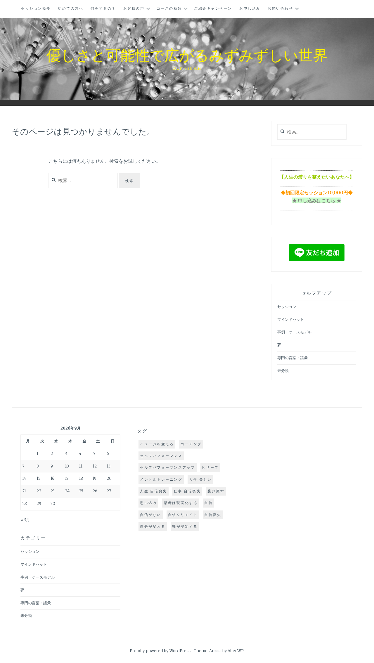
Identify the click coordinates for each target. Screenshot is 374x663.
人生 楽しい (200, 479)
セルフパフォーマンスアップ (167, 467)
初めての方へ (70, 8)
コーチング (191, 444)
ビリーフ (210, 467)
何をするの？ (103, 8)
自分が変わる (152, 526)
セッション (286, 306)
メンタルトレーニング (161, 479)
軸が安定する (185, 526)
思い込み (148, 503)
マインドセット (290, 319)
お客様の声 (134, 8)
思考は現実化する (181, 503)
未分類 (283, 370)
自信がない (150, 515)
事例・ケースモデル (294, 332)
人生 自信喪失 (153, 491)
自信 (208, 503)
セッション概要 (36, 8)
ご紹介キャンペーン (213, 8)
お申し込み (250, 8)
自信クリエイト (183, 515)
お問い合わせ (280, 8)
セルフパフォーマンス (161, 455)
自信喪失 (212, 515)
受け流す (215, 491)
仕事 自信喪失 (187, 491)
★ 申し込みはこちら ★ (316, 200)
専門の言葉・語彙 (292, 357)
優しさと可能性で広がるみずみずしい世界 (187, 54)
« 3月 (25, 519)
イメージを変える (157, 444)
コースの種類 (169, 8)
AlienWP (236, 650)
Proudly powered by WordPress (160, 650)
